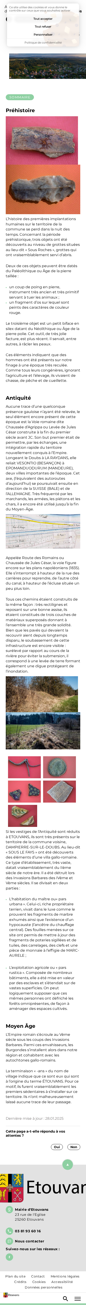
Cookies (39, 1281)
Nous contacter (29, 1241)
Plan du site (15, 1276)
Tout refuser (43, 26)
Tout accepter (43, 18)
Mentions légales (65, 1276)
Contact (38, 1276)
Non (73, 1147)
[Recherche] (65, 1299)
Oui (57, 1147)
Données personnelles (43, 1287)
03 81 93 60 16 (28, 1231)
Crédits (20, 1281)
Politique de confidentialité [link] (43, 42)
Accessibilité (62, 1281)
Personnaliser (43, 34)
